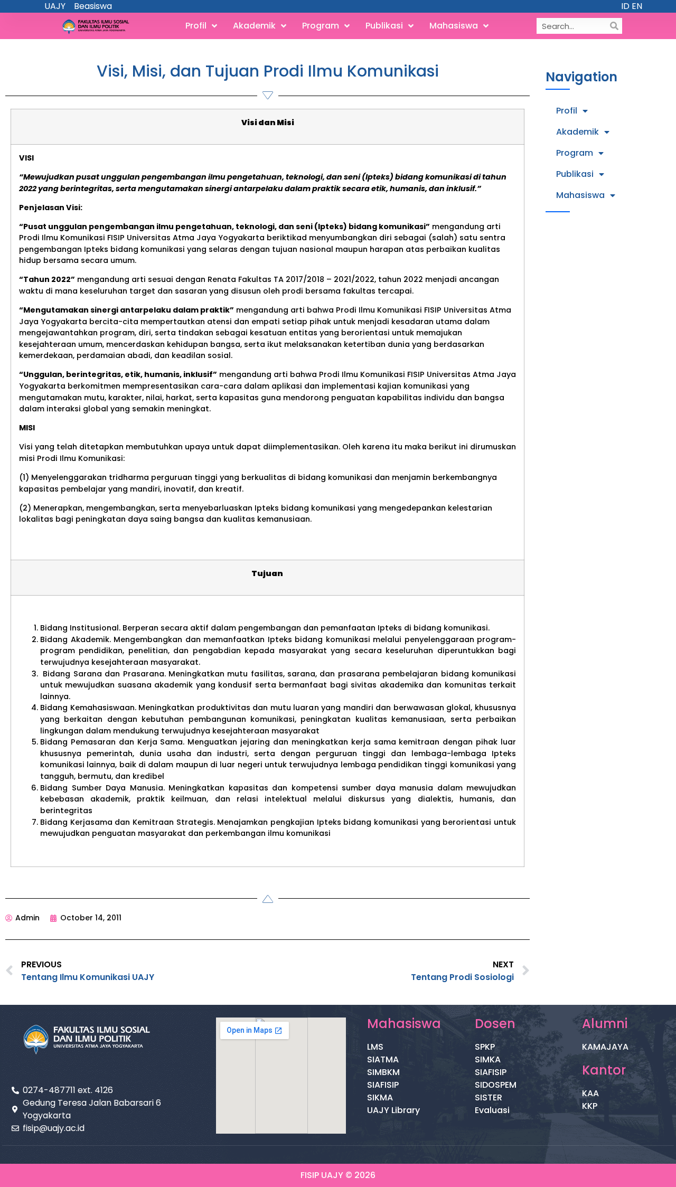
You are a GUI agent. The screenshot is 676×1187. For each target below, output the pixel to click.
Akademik (254, 26)
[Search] (614, 26)
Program (320, 26)
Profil (195, 26)
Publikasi (384, 26)
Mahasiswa (453, 26)
